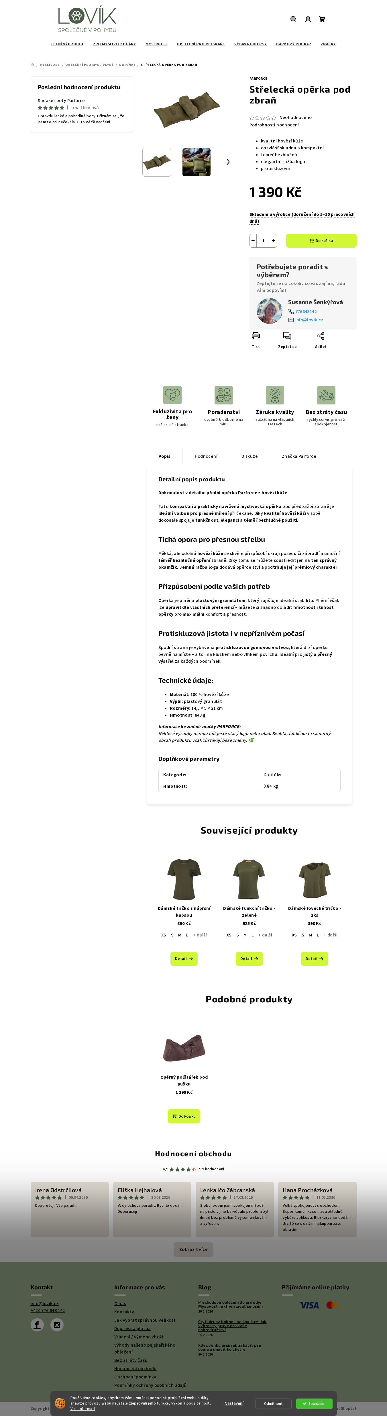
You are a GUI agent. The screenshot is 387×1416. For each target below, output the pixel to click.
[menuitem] (67, 44)
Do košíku (324, 241)
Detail (181, 959)
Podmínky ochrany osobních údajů (150, 1385)
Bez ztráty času (131, 1360)
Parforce (259, 78)
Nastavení (234, 1404)
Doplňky (273, 775)
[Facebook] (37, 1324)
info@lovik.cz (309, 320)
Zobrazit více (193, 1249)
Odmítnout (273, 1403)
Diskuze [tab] (249, 456)
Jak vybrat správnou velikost (145, 1320)
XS (163, 935)
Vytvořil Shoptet (340, 1408)
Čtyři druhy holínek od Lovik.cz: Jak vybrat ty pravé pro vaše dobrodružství (232, 1326)
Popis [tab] (164, 456)
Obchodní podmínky (135, 1377)
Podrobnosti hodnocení (274, 125)
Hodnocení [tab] (206, 456)
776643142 (306, 311)
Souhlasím (317, 1403)
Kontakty (124, 1312)
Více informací (82, 1408)
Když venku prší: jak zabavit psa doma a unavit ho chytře (229, 1347)
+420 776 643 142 (48, 1310)
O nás (120, 1303)
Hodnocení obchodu (193, 1153)
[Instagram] (57, 1324)
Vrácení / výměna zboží (138, 1337)
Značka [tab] (299, 456)
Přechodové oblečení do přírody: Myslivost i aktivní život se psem (230, 1304)
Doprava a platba (132, 1328)
